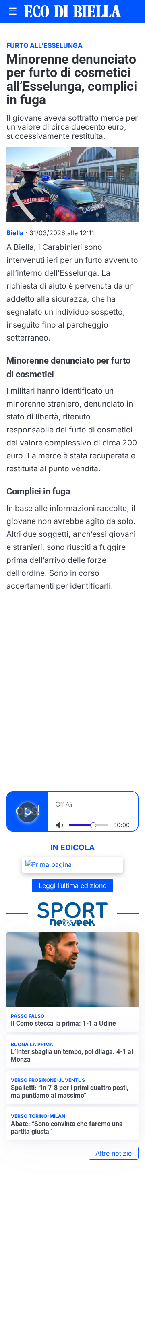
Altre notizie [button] (113, 1153)
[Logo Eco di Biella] (72, 11)
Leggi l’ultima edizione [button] (72, 885)
